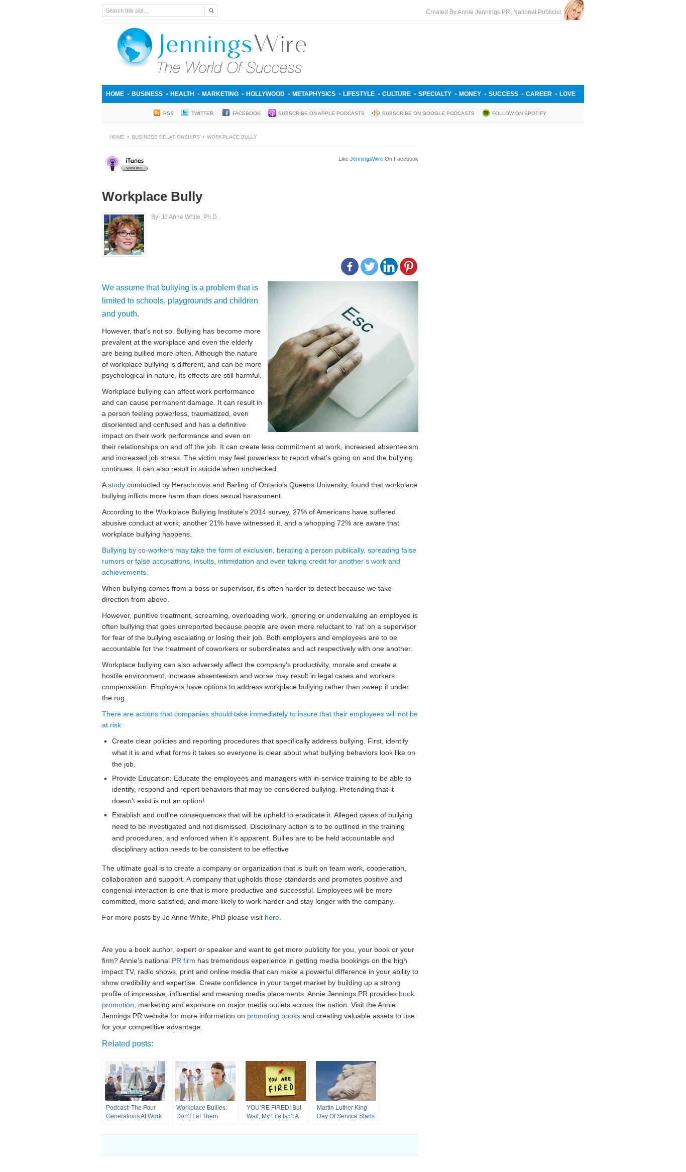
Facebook (247, 113)
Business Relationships (166, 137)
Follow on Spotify (519, 113)
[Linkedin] (389, 266)
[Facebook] (350, 266)
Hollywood (265, 94)
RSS (168, 113)
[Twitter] (369, 266)
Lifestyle (359, 94)
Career (539, 94)
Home (115, 94)
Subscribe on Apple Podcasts (321, 113)
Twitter (203, 113)
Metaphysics (313, 94)
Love (567, 94)
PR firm (183, 960)
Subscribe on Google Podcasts (428, 113)
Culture (396, 94)
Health (182, 94)
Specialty (434, 94)
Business (147, 94)
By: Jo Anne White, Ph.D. (184, 217)
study (116, 485)
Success (503, 94)
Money (470, 94)
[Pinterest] (408, 266)
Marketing (220, 94)
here (272, 917)
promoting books (274, 1016)
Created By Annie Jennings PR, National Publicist (495, 12)
